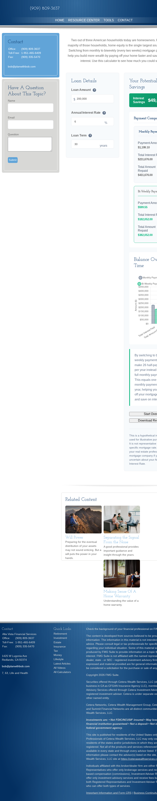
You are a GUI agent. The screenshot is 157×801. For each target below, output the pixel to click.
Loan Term (81, 135)
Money (58, 654)
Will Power (74, 538)
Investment (60, 637)
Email (11, 117)
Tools (109, 20)
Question (13, 134)
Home (59, 20)
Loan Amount (83, 89)
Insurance (60, 646)
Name (11, 100)
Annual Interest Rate (88, 112)
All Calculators (62, 672)
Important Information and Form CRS (108, 792)
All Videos (59, 667)
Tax (56, 650)
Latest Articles (62, 663)
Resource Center (84, 20)
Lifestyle (59, 659)
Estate (57, 642)
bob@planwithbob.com (22, 66)
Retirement (60, 633)
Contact (125, 20)
